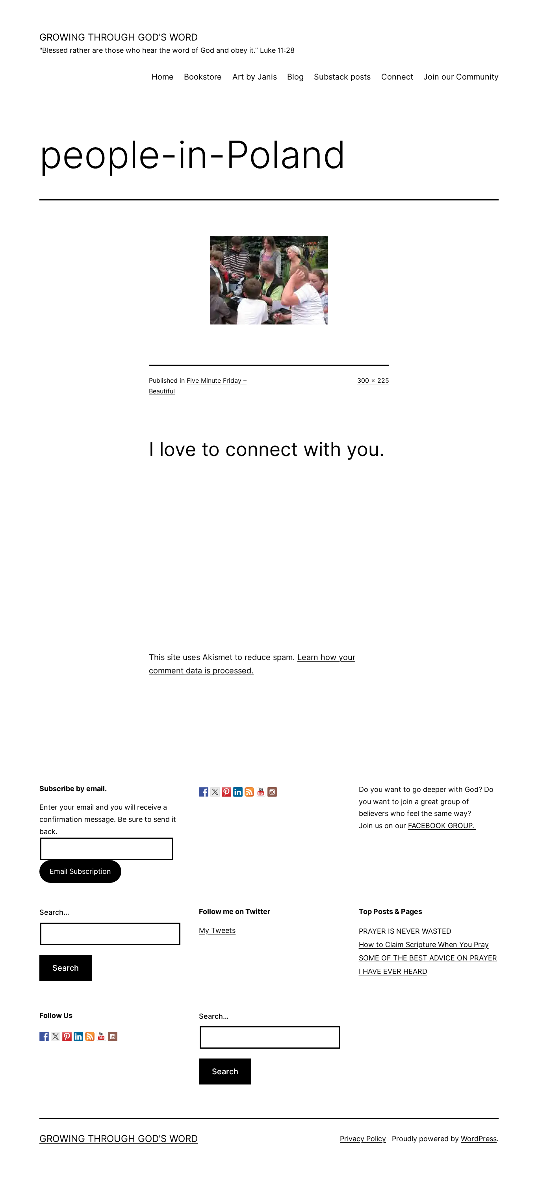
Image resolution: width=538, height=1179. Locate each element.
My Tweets (217, 930)
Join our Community (461, 77)
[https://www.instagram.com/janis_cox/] (272, 792)
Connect (397, 77)
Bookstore (203, 77)
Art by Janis (254, 77)
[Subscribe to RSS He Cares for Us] (249, 792)
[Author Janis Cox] (203, 792)
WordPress (479, 1139)
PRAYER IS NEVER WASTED (405, 931)
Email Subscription (80, 871)
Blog (295, 77)
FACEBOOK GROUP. (442, 825)
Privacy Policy (363, 1139)
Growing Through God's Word (118, 37)
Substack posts (342, 77)
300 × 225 (373, 380)
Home (163, 77)
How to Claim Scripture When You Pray (424, 944)
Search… (54, 912)
